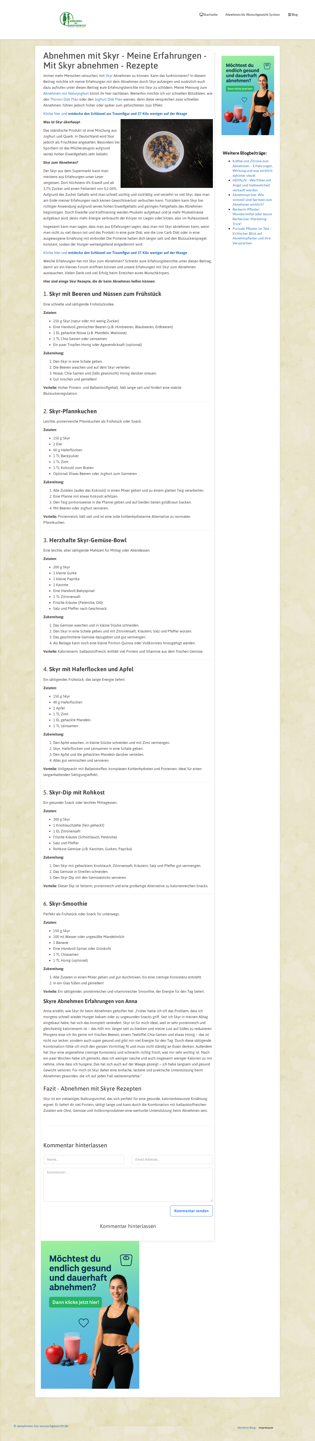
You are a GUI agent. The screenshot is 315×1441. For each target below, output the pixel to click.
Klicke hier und (115, 113)
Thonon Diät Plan (64, 99)
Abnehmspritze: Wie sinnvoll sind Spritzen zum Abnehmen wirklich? (252, 199)
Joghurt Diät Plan (108, 99)
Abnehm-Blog (246, 1427)
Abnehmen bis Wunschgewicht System (252, 15)
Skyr (109, 75)
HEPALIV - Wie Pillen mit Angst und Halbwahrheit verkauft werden (252, 185)
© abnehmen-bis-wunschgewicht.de (41, 1426)
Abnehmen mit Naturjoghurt (66, 93)
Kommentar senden (191, 1210)
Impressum (266, 1427)
